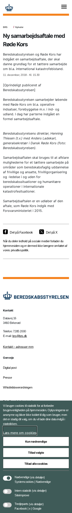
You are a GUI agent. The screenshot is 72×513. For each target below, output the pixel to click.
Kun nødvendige (36, 441)
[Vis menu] (64, 7)
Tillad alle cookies (36, 463)
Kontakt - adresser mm (18, 347)
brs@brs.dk (19, 336)
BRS (5, 27)
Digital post (9, 367)
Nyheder (19, 27)
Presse (7, 377)
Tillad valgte (36, 452)
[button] (37, 475)
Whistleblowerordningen (17, 387)
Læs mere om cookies (20, 433)
